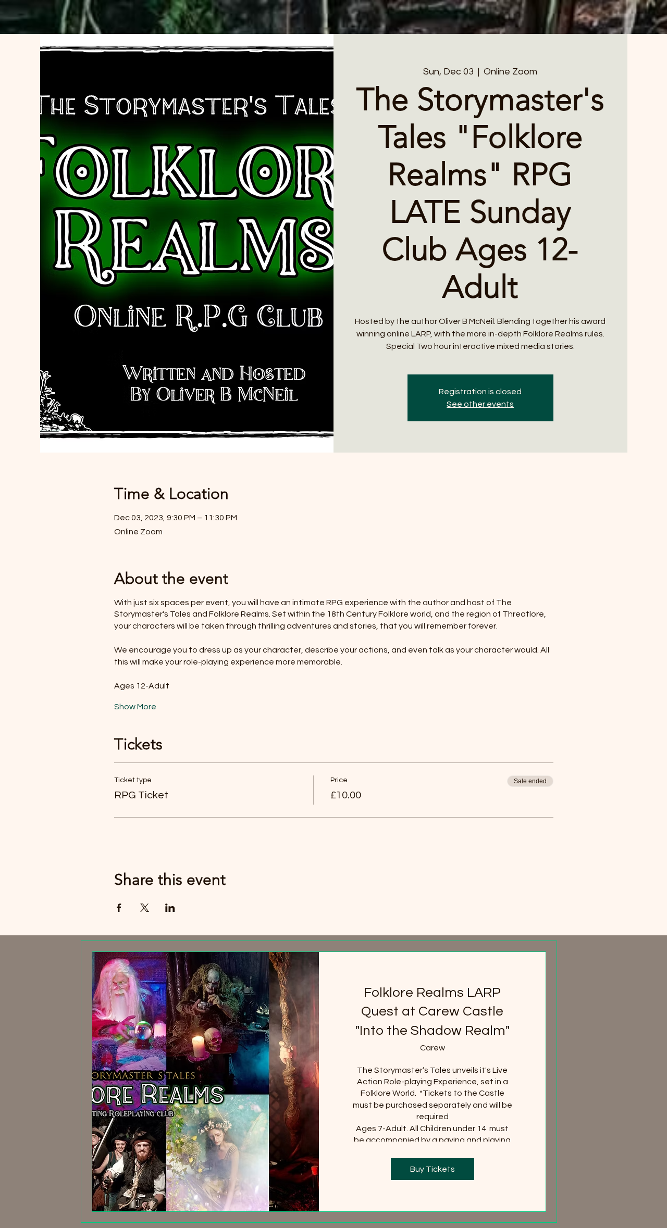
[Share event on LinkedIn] (170, 908)
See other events (480, 404)
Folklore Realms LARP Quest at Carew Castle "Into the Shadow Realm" (432, 1011)
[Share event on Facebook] (119, 908)
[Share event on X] (145, 908)
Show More (135, 707)
